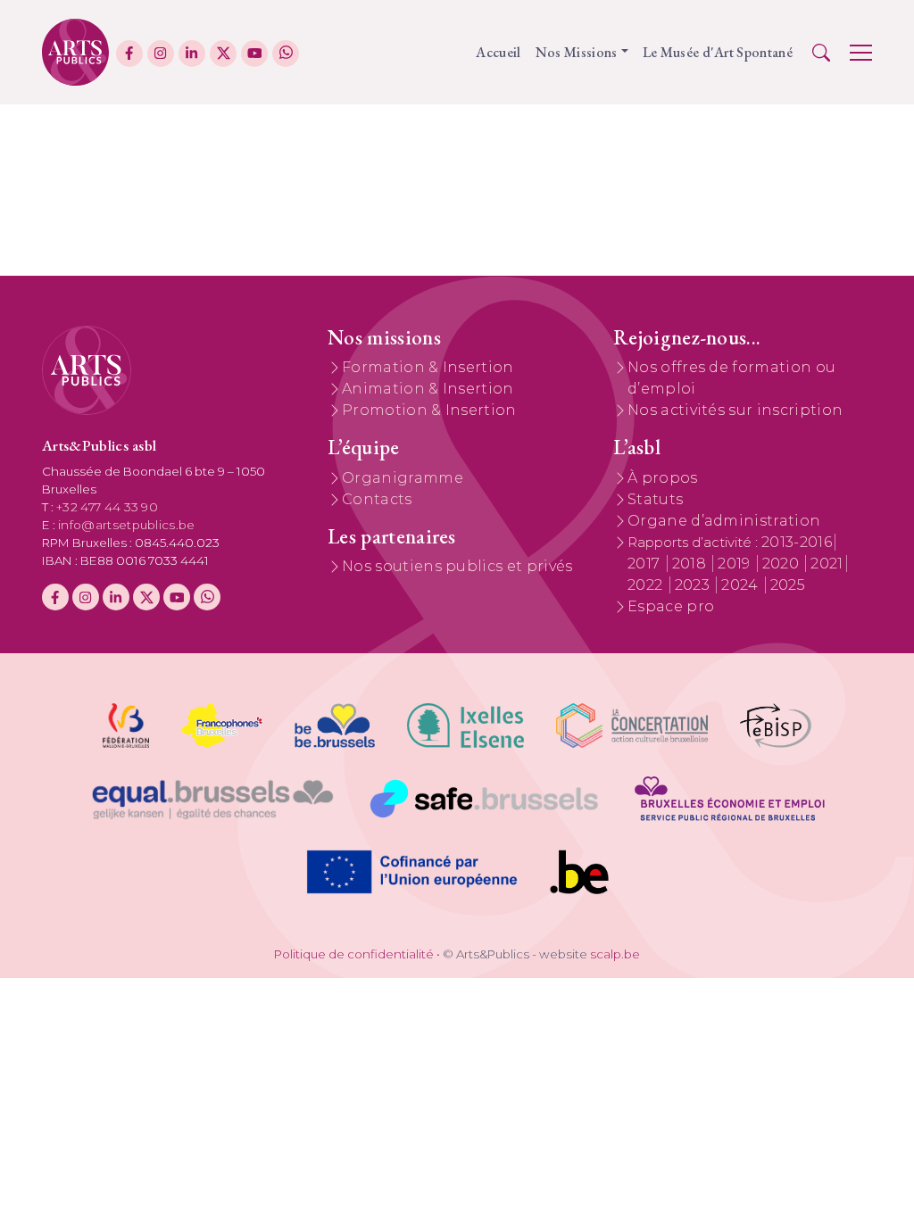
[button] (821, 52)
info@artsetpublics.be (126, 525)
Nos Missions (577, 52)
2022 (647, 584)
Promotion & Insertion (429, 410)
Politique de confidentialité (354, 954)
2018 (691, 563)
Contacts (377, 499)
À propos (662, 477)
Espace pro (670, 606)
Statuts (655, 499)
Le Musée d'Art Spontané (718, 52)
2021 (826, 563)
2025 (787, 584)
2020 (782, 563)
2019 (736, 563)
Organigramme (402, 477)
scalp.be (615, 954)
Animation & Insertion (428, 388)
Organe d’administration (723, 520)
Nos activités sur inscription (735, 410)
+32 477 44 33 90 (107, 507)
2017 (645, 563)
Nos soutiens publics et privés (457, 566)
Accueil (498, 52)
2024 (741, 584)
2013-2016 (796, 542)
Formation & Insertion (428, 367)
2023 (694, 584)
